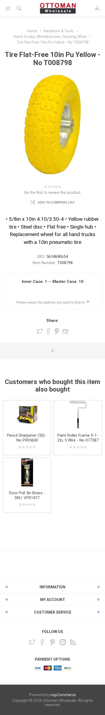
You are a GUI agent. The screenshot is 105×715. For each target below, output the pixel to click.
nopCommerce (63, 695)
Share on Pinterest (57, 331)
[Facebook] (42, 642)
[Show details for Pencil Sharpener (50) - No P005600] (27, 415)
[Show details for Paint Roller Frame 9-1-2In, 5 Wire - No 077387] (78, 415)
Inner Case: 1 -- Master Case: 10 (52, 281)
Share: (52, 320)
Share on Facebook (48, 331)
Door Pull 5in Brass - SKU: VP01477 (27, 495)
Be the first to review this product (52, 192)
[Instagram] (62, 642)
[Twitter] (32, 642)
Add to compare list (56, 202)
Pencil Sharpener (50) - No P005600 (27, 438)
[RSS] (73, 642)
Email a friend (65, 331)
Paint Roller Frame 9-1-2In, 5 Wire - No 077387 (78, 438)
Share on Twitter (40, 331)
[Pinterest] (52, 642)
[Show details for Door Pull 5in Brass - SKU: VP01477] (27, 472)
